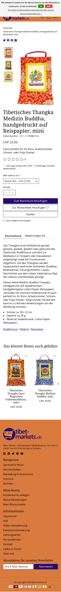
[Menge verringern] (6, 193)
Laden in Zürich (12, 549)
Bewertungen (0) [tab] (35, 235)
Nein (49, 6)
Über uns (8, 553)
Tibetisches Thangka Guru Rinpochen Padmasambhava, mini (16, 396)
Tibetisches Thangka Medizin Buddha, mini (45, 393)
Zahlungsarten (12, 535)
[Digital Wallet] (27, 587)
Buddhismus (10, 329)
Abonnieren (46, 566)
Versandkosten (12, 539)
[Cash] (44, 587)
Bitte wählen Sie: (11, 175)
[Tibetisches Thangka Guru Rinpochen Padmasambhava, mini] (16, 370)
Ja (41, 6)
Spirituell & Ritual (13, 465)
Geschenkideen (12, 469)
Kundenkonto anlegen (16, 495)
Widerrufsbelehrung (15, 525)
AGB (5, 521)
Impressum (9, 516)
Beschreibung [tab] (13, 235)
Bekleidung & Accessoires (18, 474)
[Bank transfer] (11, 587)
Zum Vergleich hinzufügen (18, 220)
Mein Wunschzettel (14, 504)
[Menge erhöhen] (13, 193)
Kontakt (8, 544)
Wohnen (8, 483)
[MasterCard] (16, 587)
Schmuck (8, 479)
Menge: (6, 187)
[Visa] (21, 587)
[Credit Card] (34, 587)
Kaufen (30, 214)
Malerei (24, 329)
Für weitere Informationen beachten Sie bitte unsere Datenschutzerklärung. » (31, 12)
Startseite (7, 28)
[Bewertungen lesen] (13, 159)
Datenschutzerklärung (16, 530)
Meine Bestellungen (15, 499)
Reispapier (37, 329)
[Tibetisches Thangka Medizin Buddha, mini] (45, 370)
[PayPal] (40, 587)
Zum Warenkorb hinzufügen (30, 201)
